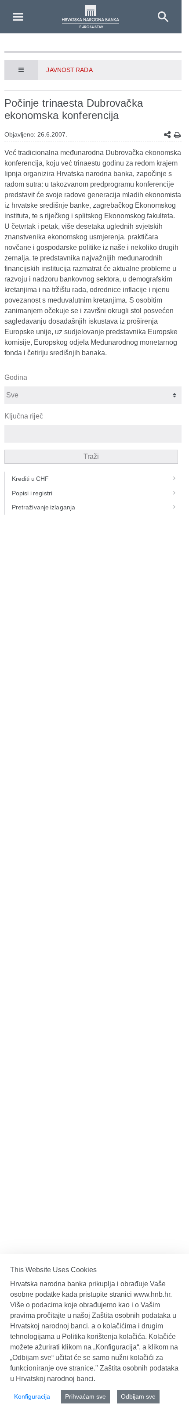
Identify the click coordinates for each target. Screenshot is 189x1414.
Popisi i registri (32, 493)
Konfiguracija (32, 1396)
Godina (15, 377)
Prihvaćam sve (85, 1396)
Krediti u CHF (30, 478)
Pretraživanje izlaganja (43, 507)
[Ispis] (177, 135)
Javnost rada (69, 69)
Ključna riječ (23, 416)
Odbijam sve (138, 1396)
